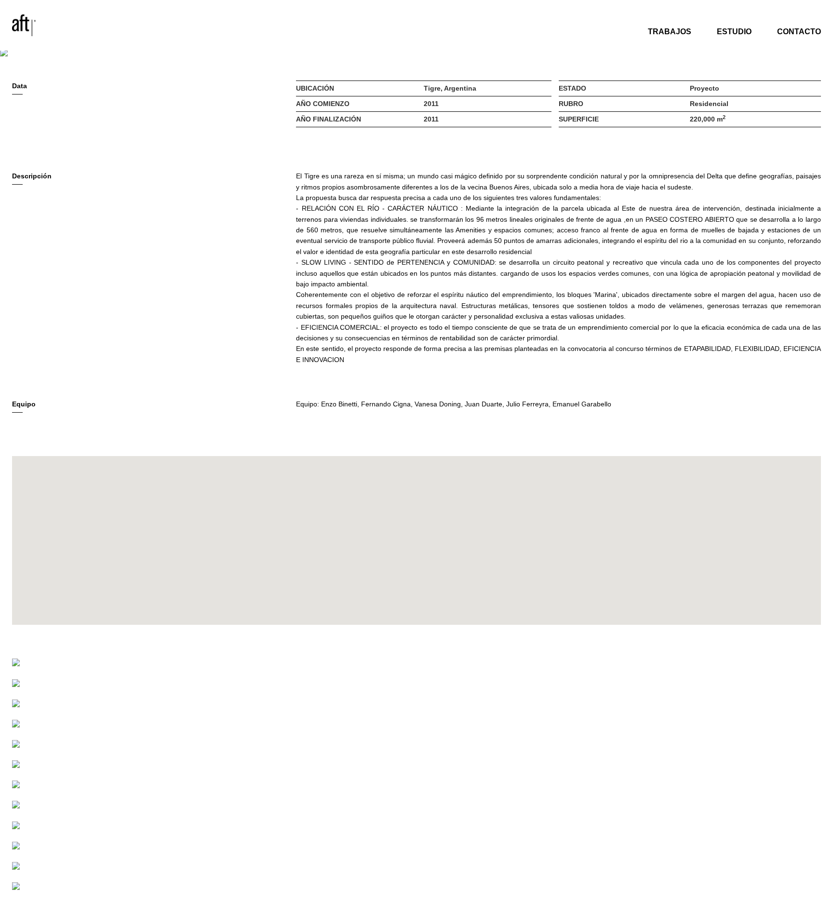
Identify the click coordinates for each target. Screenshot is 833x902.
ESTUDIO (734, 31)
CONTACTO (799, 31)
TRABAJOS (669, 31)
